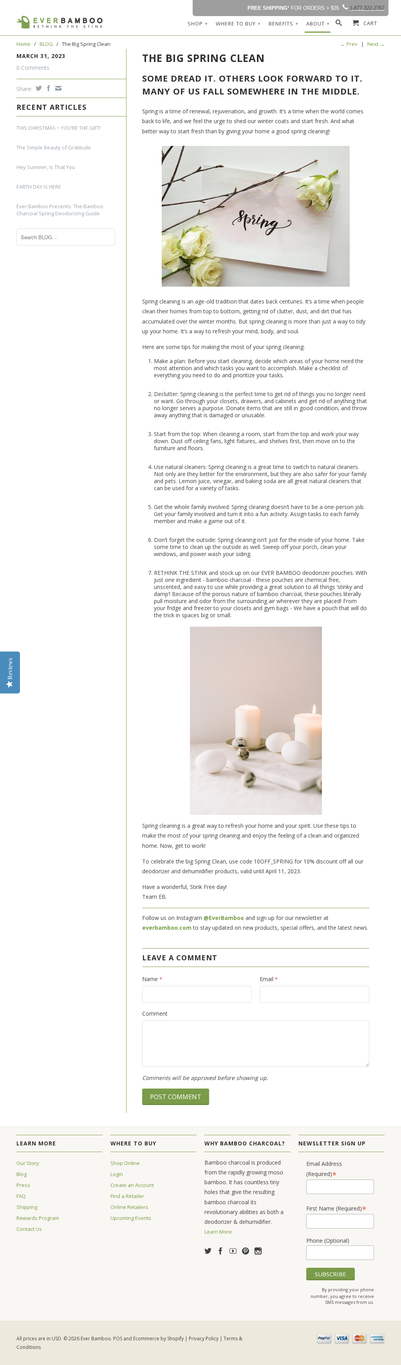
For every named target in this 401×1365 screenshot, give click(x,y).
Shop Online (125, 1163)
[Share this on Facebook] (47, 88)
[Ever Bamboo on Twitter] (207, 1250)
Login (116, 1174)
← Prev (349, 43)
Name (152, 979)
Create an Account (132, 1185)
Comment (155, 1013)
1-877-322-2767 (367, 8)
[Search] (339, 24)
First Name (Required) (336, 1208)
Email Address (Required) (324, 1169)
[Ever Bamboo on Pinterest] (245, 1250)
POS (117, 1338)
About (318, 23)
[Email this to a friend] (57, 88)
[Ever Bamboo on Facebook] (220, 1250)
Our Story (27, 1163)
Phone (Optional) (327, 1240)
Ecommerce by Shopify (158, 1338)
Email (269, 979)
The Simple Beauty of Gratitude (53, 147)
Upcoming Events (130, 1217)
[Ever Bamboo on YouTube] (233, 1250)
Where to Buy (238, 23)
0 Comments (32, 67)
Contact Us (29, 1228)
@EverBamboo (224, 918)
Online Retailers (129, 1207)
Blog (21, 1174)
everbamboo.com (166, 927)
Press (23, 1185)
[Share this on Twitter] (38, 88)
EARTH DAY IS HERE (38, 186)
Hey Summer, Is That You (45, 167)
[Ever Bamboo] (59, 22)
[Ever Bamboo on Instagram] (258, 1250)
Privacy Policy (204, 1338)
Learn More (218, 1231)
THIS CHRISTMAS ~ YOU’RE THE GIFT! (58, 127)
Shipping (26, 1207)
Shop (198, 23)
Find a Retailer (127, 1196)
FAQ (21, 1196)
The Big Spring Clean (203, 58)
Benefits (283, 23)
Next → (376, 43)
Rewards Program (37, 1217)
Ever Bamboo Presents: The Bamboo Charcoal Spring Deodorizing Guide (59, 210)
